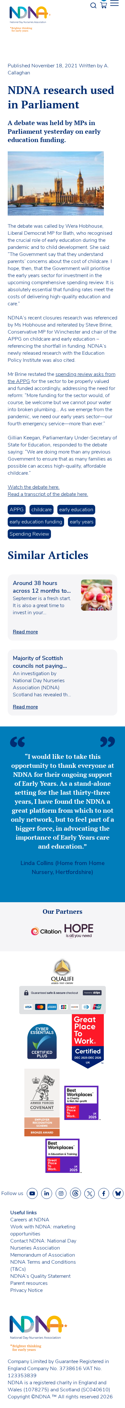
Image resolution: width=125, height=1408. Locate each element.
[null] (75, 1193)
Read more (25, 631)
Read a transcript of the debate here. (48, 494)
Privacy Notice (26, 1290)
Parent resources (29, 1283)
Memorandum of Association (42, 1255)
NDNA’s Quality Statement (40, 1276)
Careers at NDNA (29, 1219)
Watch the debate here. (34, 487)
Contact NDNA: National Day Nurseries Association (43, 1244)
